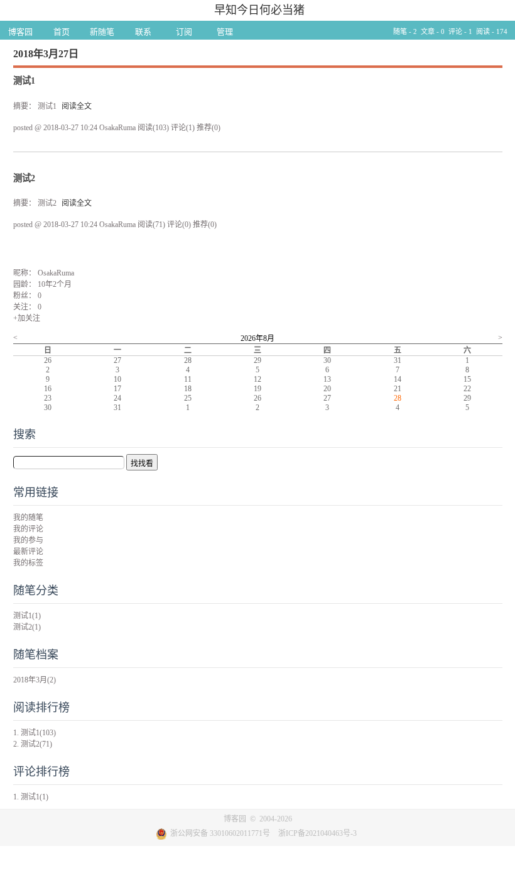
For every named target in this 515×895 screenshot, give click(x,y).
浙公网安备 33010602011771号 (220, 833)
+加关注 (26, 318)
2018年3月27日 (46, 54)
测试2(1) (27, 627)
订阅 (184, 31)
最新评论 (28, 551)
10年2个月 (55, 284)
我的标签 (28, 563)
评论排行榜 (41, 771)
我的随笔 (28, 517)
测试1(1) (27, 615)
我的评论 (28, 529)
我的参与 (28, 540)
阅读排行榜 (41, 707)
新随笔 (102, 31)
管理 (225, 31)
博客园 (20, 31)
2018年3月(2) (34, 679)
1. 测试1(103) (34, 732)
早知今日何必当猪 (259, 10)
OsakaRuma (56, 273)
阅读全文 (77, 106)
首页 (61, 31)
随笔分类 (35, 590)
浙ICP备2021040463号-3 (317, 833)
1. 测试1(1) (30, 796)
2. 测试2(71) (32, 744)
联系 (143, 31)
